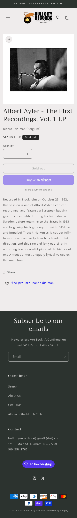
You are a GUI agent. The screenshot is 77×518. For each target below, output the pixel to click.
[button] (8, 17)
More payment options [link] (38, 189)
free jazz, (17, 283)
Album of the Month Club (25, 414)
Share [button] (11, 272)
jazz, (28, 283)
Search (13, 386)
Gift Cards (14, 405)
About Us (14, 396)
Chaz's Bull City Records (32, 510)
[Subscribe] (64, 357)
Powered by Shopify (57, 510)
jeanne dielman (43, 283)
